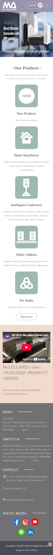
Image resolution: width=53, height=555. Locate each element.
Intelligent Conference (26, 205)
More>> (25, 430)
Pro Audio (26, 300)
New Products (26, 113)
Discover (26, 317)
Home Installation (26, 155)
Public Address (26, 254)
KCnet (34, 550)
